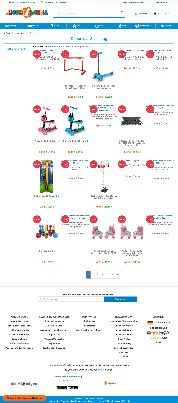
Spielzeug (12, 25)
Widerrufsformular (19, 344)
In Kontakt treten (19, 321)
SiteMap (124, 357)
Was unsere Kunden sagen (19, 348)
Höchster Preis (73, 47)
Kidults (101, 25)
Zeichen (79, 25)
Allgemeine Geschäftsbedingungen (54, 346)
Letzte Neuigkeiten (146, 25)
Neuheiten (86, 47)
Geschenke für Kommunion (124, 321)
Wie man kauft (19, 339)
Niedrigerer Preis (56, 47)
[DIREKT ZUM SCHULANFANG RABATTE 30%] (46, 176)
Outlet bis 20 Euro (124, 330)
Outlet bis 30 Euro (124, 335)
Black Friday (124, 339)
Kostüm (35, 25)
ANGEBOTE (168, 25)
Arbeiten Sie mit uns (19, 335)
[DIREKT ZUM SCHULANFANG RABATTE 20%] (75, 66)
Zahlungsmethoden (19, 330)
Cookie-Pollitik (54, 326)
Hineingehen (89, 321)
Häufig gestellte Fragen (20, 326)
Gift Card (123, 352)
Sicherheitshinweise (54, 321)
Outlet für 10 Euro (124, 326)
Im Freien (56, 25)
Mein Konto (143, 13)
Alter (124, 25)
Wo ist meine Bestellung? (89, 330)
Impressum (54, 335)
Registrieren (89, 326)
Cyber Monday (123, 344)
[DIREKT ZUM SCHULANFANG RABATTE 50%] (131, 121)
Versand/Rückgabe (54, 339)
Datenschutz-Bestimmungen (54, 330)
